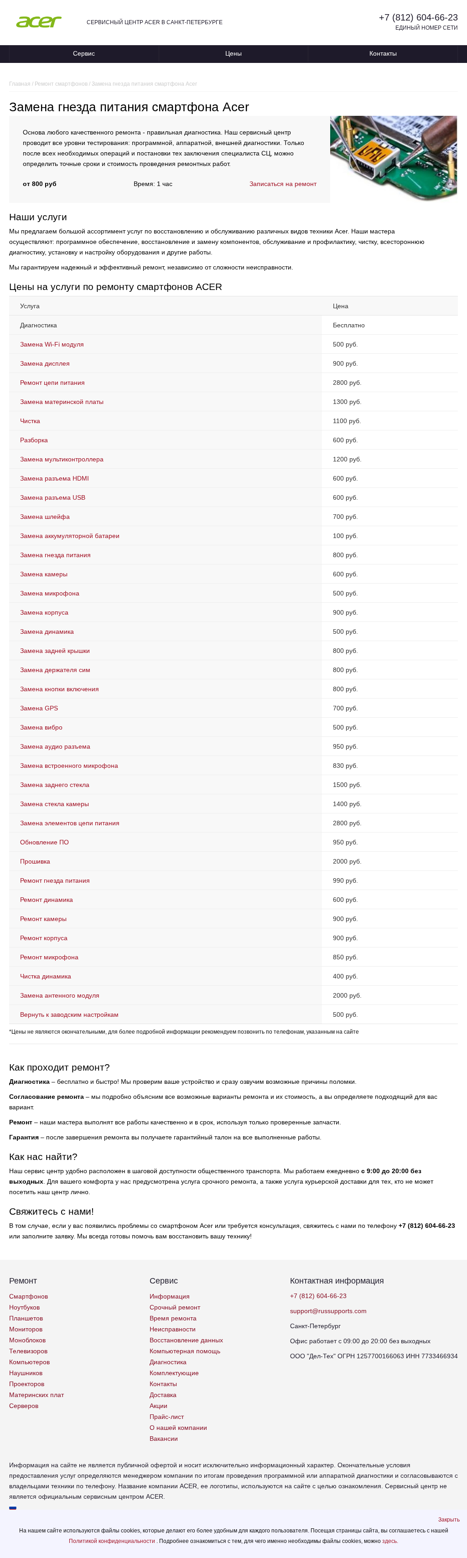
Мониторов (25, 1329)
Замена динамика (47, 631)
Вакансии (164, 1438)
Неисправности (173, 1329)
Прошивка (35, 861)
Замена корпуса (44, 612)
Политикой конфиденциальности (112, 1541)
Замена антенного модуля (59, 995)
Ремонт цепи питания (52, 382)
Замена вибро (41, 727)
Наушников (25, 1373)
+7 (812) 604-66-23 (418, 17)
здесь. (390, 1541)
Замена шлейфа (45, 516)
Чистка (30, 420)
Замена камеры (43, 574)
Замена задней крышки (55, 650)
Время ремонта (173, 1318)
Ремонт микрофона (49, 957)
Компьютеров (29, 1362)
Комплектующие (174, 1373)
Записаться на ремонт (283, 183)
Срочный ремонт (175, 1307)
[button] (449, 1520)
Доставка (163, 1394)
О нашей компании (178, 1427)
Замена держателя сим (55, 669)
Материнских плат (36, 1394)
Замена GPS (39, 708)
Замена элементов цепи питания (69, 823)
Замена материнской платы (62, 401)
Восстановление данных (186, 1340)
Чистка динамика (45, 976)
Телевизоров (28, 1351)
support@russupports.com (328, 1311)
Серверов (23, 1405)
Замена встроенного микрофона (69, 765)
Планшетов (26, 1318)
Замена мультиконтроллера (62, 459)
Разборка (34, 440)
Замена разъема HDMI (54, 478)
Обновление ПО (44, 842)
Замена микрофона (49, 593)
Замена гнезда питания (55, 555)
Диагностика (168, 1362)
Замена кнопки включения (59, 689)
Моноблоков (27, 1340)
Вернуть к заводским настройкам (69, 1014)
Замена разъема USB (52, 497)
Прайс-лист (167, 1416)
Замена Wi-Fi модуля (52, 344)
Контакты (383, 53)
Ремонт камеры (43, 918)
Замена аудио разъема (55, 746)
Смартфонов (28, 1296)
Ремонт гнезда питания (55, 880)
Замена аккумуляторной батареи (69, 535)
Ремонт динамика (46, 899)
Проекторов (26, 1383)
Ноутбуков (24, 1307)
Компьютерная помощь (185, 1351)
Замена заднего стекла (54, 784)
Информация (170, 1296)
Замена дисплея (45, 363)
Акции (158, 1405)
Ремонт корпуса (43, 938)
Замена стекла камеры (54, 803)
